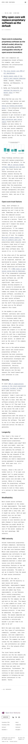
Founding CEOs (6, 724)
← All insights (6, 689)
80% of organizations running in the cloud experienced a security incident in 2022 (14, 386)
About (17, 722)
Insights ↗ (19, 729)
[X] (16, 717)
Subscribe (5, 717)
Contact (4, 727)
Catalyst (18, 727)
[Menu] (25, 2)
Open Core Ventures (8, 2)
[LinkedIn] (13, 717)
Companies (18, 724)
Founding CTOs (6, 722)
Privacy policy (13, 741)
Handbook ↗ (5, 729)
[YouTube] (19, 717)
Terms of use (5, 741)
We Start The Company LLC (21, 738)
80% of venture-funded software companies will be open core (13, 167)
